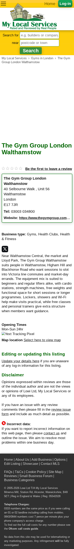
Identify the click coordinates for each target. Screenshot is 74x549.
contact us (52, 433)
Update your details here (20, 361)
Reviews (10, 476)
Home (49, 3)
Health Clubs (48, 234)
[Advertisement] (37, 103)
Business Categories (19, 480)
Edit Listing (12, 463)
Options (60, 459)
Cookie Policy (36, 472)
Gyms (31, 234)
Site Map (55, 472)
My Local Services (47, 488)
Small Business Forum (35, 476)
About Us (22, 459)
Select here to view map (42, 340)
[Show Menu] (3, 4)
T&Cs (19, 472)
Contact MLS (50, 463)
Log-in (65, 3)
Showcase (30, 463)
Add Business (41, 459)
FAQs (8, 472)
